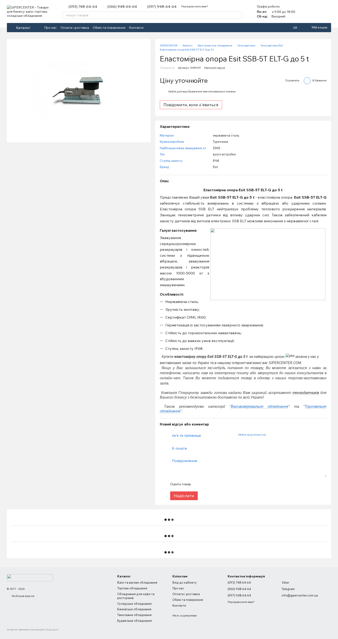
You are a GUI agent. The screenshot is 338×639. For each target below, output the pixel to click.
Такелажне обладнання (134, 615)
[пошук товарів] (238, 15)
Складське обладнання (134, 603)
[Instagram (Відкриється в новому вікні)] (155, 27)
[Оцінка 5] (228, 484)
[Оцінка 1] (198, 484)
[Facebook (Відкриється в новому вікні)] (150, 27)
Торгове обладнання (132, 588)
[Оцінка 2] (205, 484)
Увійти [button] (172, 91)
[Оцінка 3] (213, 484)
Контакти (136, 28)
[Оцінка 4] (220, 484)
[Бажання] (327, 11)
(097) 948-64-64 (162, 6)
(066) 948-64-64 (122, 6)
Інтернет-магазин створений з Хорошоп (32, 629)
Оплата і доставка (74, 28)
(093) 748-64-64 (83, 6)
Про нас (50, 28)
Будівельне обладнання (134, 620)
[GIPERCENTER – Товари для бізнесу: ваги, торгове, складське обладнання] (30, 577)
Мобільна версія (22, 596)
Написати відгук (214, 67)
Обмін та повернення (109, 28)
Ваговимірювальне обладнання (260, 406)
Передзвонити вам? (194, 6)
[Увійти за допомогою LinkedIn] (286, 434)
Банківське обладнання (134, 609)
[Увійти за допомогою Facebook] (271, 434)
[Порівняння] (315, 11)
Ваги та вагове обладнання (137, 582)
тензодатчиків (305, 393)
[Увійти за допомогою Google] (278, 434)
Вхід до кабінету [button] (184, 582)
